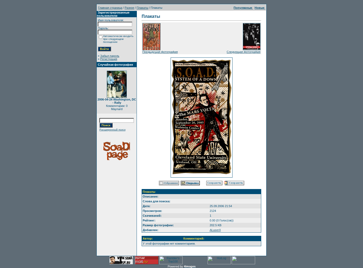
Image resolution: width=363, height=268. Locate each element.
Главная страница (110, 7)
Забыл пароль (109, 55)
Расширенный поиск (112, 129)
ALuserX (215, 230)
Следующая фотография (243, 51)
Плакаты (142, 7)
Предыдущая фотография (160, 51)
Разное (129, 7)
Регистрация (108, 59)
